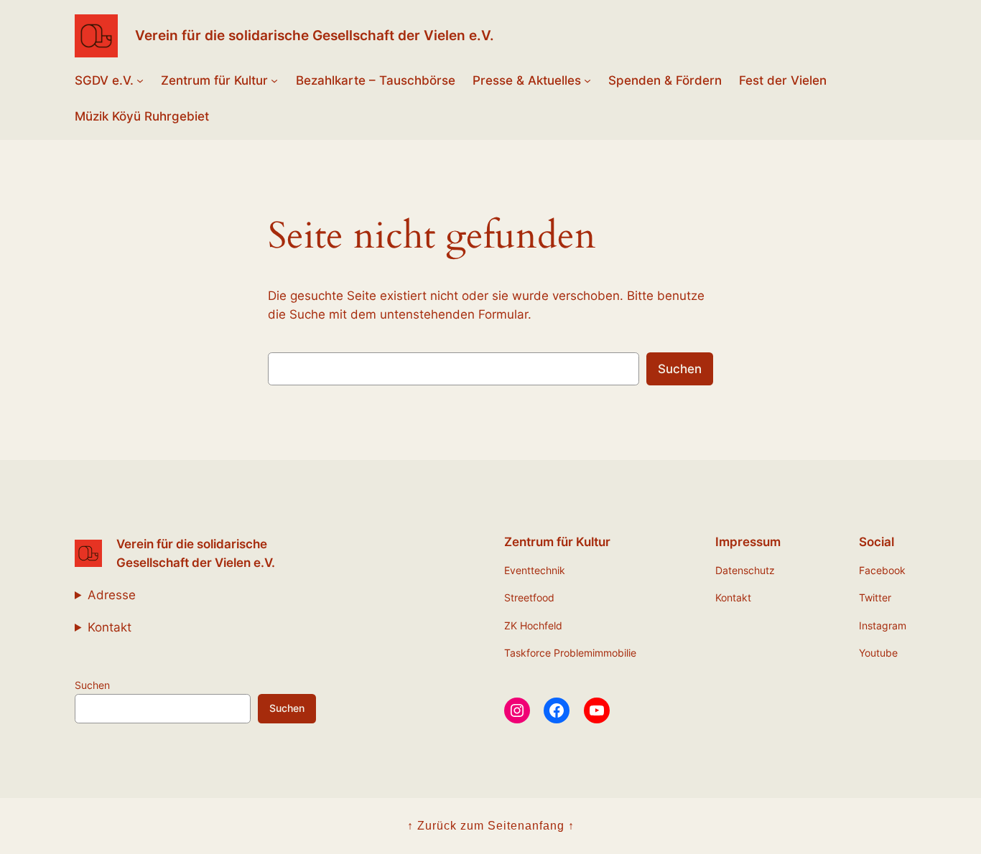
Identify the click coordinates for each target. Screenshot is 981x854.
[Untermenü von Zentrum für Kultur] (274, 80)
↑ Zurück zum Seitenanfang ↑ (491, 826)
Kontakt (109, 627)
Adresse (112, 595)
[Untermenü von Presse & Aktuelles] (587, 80)
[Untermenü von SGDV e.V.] (140, 80)
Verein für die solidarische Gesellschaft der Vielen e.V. (314, 35)
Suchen (680, 369)
